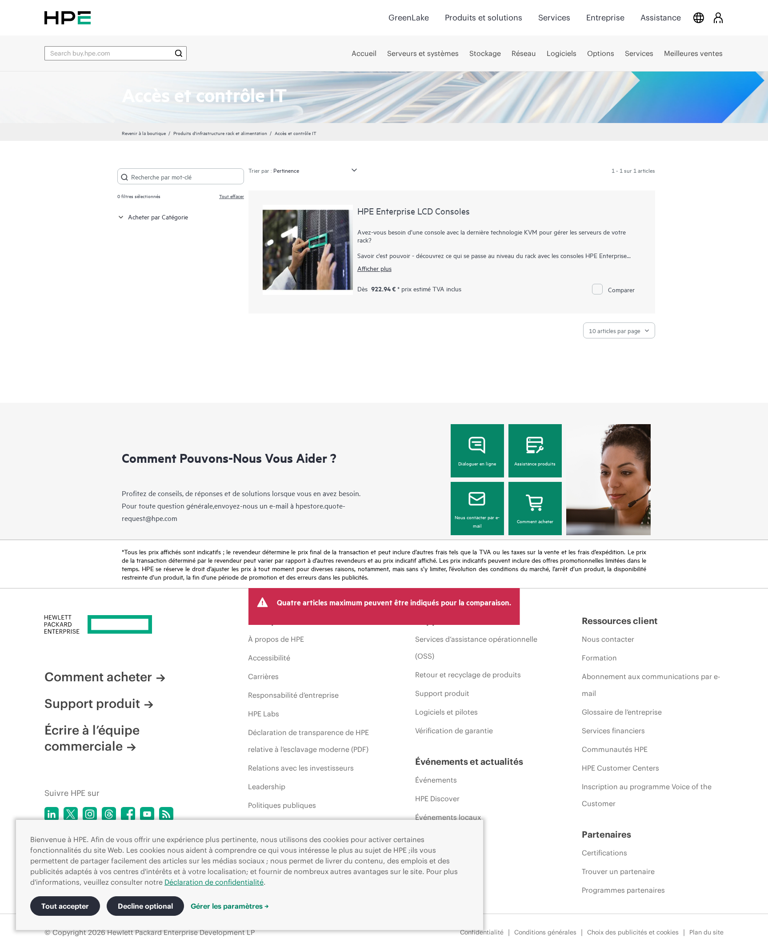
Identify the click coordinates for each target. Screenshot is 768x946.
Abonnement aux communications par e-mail (651, 685)
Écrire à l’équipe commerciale (92, 738)
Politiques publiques (282, 805)
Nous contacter (608, 639)
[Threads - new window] (109, 814)
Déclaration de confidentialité (214, 882)
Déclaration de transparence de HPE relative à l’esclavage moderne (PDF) (308, 741)
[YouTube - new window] (147, 814)
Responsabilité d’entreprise (293, 695)
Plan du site (706, 932)
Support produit (92, 703)
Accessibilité (269, 657)
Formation (599, 657)
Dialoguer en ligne (477, 463)
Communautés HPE (615, 749)
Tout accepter (65, 906)
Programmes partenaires (623, 890)
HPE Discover (437, 798)
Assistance (660, 17)
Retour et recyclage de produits (468, 674)
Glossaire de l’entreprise (622, 712)
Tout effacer (231, 195)
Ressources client (620, 620)
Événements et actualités (469, 761)
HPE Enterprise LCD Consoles (413, 210)
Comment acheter (535, 521)
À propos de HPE (276, 639)
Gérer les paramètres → (230, 906)
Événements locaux (448, 817)
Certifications (604, 852)
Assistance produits (535, 463)
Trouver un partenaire (618, 871)
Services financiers (613, 730)
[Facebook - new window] (128, 814)
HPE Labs (263, 713)
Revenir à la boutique (144, 132)
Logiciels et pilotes (446, 712)
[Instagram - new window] (90, 814)
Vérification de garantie (454, 730)
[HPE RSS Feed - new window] (166, 814)
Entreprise (605, 17)
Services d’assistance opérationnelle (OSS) (476, 647)
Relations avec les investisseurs (301, 767)
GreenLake (408, 17)
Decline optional (145, 906)
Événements (436, 779)
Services (554, 17)
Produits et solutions (483, 17)
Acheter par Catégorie (158, 216)
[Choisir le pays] (698, 17)
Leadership (266, 786)
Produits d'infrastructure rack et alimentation (220, 132)
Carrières (263, 676)
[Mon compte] (718, 17)
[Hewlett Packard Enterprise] (67, 17)
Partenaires (606, 834)
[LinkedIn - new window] (51, 814)
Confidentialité (482, 932)
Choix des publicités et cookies (633, 932)
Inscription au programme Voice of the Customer (647, 795)
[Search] (179, 53)
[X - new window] (71, 814)
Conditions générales (545, 932)
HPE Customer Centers (620, 767)
